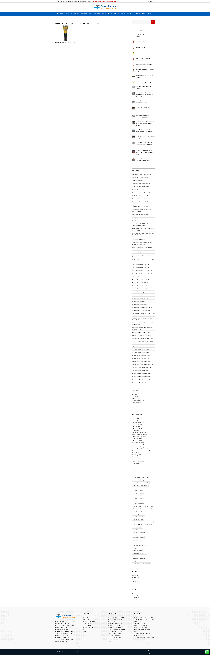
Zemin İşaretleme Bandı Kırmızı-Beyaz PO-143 (142, 285)
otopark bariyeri (146, 563)
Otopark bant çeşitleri (137, 508)
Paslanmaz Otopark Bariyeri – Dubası (142, 451)
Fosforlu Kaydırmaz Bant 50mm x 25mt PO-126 (142, 346)
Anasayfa (134, 394)
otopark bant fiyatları (137, 506)
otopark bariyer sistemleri (138, 521)
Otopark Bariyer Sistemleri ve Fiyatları (140, 201)
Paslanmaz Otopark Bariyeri (117, 623)
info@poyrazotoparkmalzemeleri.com (82, 1)
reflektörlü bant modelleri (138, 537)
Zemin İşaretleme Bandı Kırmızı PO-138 (140, 301)
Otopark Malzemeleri (138, 400)
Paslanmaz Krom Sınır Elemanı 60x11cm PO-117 (142, 373)
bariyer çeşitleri (145, 482)
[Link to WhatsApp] (153, 1)
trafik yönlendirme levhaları (139, 558)
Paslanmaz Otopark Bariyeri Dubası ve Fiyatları (142, 192)
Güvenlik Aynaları (137, 438)
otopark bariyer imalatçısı (138, 514)
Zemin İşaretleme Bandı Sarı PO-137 (139, 304)
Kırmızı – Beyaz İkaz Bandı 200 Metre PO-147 (142, 273)
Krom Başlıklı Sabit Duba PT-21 (65, 43)
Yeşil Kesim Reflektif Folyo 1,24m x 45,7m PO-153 (142, 252)
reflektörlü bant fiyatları (138, 535)
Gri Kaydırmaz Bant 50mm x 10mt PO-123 (141, 355)
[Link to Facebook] (146, 1)
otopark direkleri (149, 521)
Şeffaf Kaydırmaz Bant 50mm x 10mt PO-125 (141, 349)
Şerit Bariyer (135, 457)
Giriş (133, 593)
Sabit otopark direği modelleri (139, 545)
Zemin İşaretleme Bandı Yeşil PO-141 (140, 292)
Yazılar (135, 595)
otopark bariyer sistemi (138, 519)
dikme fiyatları (136, 485)
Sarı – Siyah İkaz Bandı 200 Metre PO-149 (141, 267)
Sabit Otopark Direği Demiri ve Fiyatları (140, 186)
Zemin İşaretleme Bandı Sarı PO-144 (139, 282)
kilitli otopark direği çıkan (138, 501)
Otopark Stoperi (113, 621)
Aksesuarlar (135, 418)
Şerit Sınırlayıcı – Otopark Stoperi (141, 459)
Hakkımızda (135, 396)
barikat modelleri (136, 477)
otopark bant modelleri (149, 506)
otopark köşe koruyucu (138, 529)
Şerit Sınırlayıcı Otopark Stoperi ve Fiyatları (141, 174)
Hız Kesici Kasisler (137, 440)
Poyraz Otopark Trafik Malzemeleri (68, 651)
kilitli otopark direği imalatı (139, 493)
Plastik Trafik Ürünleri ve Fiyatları (139, 189)
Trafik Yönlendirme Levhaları (140, 461)
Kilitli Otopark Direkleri (138, 442)
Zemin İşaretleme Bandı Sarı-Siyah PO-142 (141, 289)
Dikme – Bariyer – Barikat (139, 432)
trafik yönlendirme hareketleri (139, 553)
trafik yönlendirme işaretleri (139, 555)
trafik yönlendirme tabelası (139, 561)
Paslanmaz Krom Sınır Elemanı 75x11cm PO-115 (142, 379)
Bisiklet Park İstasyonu (138, 422)
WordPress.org (136, 599)
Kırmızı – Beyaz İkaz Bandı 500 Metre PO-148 (142, 270)
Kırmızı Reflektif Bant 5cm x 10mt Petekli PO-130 (142, 332)
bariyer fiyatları (136, 480)
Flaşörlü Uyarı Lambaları (139, 436)
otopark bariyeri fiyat (148, 508)
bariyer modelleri (145, 480)
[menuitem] (60, 14)
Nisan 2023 (135, 579)
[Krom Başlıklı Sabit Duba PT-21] (65, 33)
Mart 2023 (135, 581)
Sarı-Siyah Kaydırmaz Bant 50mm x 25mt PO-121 (142, 361)
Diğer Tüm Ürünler (114, 641)
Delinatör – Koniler (137, 428)
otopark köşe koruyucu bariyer (139, 532)
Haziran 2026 (135, 577)
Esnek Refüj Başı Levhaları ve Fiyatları (140, 177)
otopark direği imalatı (137, 524)
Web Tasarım (81, 651)
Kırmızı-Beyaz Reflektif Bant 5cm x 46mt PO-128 (142, 338)
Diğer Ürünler (136, 430)
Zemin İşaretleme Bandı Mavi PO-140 (140, 295)
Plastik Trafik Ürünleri (138, 453)
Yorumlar (136, 597)
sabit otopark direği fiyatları (139, 542)
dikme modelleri (144, 485)
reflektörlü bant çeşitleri (138, 540)
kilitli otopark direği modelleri (139, 495)
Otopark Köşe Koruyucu (139, 447)
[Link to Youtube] (151, 1)
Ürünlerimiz (135, 407)
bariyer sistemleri (136, 482)
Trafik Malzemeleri (137, 402)
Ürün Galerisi (135, 405)
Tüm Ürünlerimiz (87, 625)
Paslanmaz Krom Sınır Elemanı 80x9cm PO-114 (142, 382)
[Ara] (153, 14)
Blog (84, 629)
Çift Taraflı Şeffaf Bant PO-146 (138, 276)
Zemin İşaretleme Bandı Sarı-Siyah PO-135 (141, 310)
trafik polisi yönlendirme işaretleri (140, 548)
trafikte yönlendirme (137, 550)
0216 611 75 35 (141, 623)
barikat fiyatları (148, 474)
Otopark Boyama (88, 627)
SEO (86, 651)
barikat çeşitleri (145, 477)
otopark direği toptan (148, 524)
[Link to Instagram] (148, 1)
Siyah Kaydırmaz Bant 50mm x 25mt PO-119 (141, 367)
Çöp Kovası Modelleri (138, 426)
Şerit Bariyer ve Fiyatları (137, 180)
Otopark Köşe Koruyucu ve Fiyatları (139, 198)
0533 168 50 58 (143, 625)
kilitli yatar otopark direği (138, 503)
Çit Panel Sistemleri (137, 424)
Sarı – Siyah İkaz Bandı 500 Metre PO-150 (141, 264)
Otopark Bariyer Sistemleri (139, 445)
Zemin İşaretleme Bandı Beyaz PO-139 (140, 298)
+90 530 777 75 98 (62, 1)
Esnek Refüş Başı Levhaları (139, 434)
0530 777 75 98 (143, 627)
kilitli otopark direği (137, 563)
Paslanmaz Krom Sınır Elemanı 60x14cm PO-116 (142, 376)
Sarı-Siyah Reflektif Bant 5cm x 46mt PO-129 (141, 335)
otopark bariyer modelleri (138, 516)
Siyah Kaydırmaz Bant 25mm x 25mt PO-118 (141, 370)
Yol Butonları (135, 463)
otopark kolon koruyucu (138, 527)
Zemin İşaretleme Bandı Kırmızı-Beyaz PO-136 (142, 307)
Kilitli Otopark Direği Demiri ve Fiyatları (141, 183)
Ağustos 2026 (136, 575)
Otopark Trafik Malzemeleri (140, 449)
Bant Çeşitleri (135, 420)
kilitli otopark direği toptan (138, 498)
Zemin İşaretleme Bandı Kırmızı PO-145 (140, 279)
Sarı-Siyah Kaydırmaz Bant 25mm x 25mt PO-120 (142, 364)
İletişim (134, 398)
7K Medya (90, 651)
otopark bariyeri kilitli (137, 511)
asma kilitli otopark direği (138, 474)
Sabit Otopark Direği (138, 455)
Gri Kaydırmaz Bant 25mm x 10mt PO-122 (141, 358)
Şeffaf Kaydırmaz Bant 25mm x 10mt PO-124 (141, 352)
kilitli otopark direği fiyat (138, 490)
